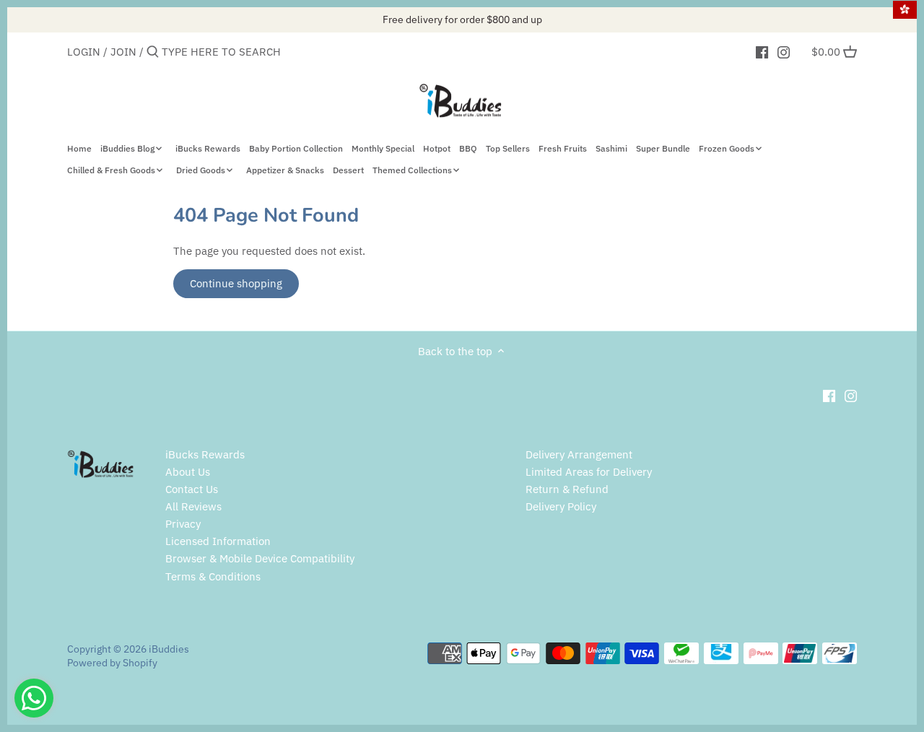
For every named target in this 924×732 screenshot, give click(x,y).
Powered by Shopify (112, 662)
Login (83, 51)
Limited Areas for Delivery (589, 472)
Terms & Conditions (213, 576)
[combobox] (223, 51)
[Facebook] (762, 51)
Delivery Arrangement (579, 454)
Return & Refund (567, 489)
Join (123, 51)
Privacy (183, 524)
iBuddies (169, 648)
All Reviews (193, 506)
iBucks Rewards (205, 454)
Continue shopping (236, 283)
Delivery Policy (561, 506)
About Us (187, 472)
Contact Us (191, 489)
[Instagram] (783, 51)
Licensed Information (218, 541)
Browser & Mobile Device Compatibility (259, 558)
